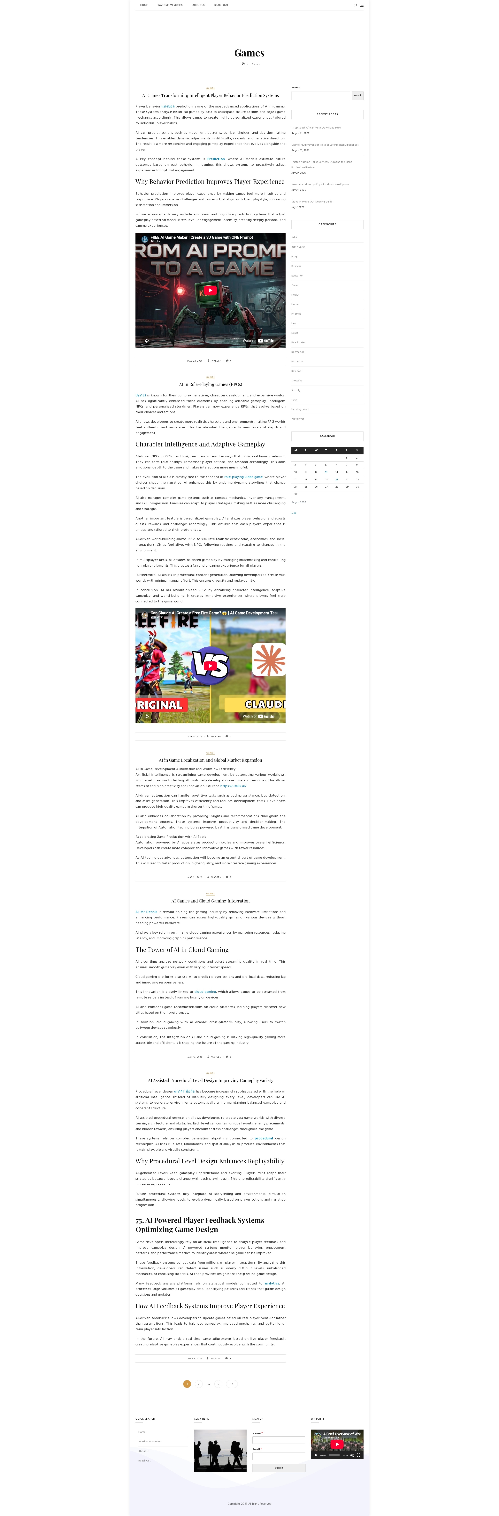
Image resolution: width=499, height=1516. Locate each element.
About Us (198, 5)
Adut (294, 237)
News (294, 333)
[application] (337, 1444)
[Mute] (352, 1455)
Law (293, 323)
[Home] (244, 64)
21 (336, 479)
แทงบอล (168, 106)
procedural (264, 1138)
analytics (272, 1283)
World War (297, 419)
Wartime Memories (170, 5)
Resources (297, 361)
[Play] (316, 1455)
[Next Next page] (232, 1384)
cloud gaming (205, 992)
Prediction (216, 159)
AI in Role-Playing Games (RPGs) (210, 384)
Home (144, 5)
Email (257, 1450)
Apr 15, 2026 (195, 736)
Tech (294, 400)
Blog (294, 256)
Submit (279, 1468)
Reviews (296, 371)
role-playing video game (243, 477)
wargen (216, 361)
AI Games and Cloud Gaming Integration (211, 901)
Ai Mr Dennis (146, 912)
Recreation (297, 352)
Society (296, 390)
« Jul (293, 513)
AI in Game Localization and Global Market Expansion (210, 760)
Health (295, 295)
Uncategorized (300, 409)
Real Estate (298, 342)
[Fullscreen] (358, 1455)
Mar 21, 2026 (195, 877)
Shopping (297, 381)
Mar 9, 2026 (195, 1358)
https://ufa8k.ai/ (233, 786)
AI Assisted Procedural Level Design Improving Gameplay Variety (210, 1080)
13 (326, 472)
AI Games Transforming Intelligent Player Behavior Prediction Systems (210, 95)
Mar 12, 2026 (195, 1057)
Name (257, 1433)
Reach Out (221, 5)
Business (296, 266)
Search (295, 88)
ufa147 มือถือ (184, 1091)
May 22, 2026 (195, 361)
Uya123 (140, 395)
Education (297, 276)
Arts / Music (298, 247)
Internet (296, 314)
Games (210, 88)
